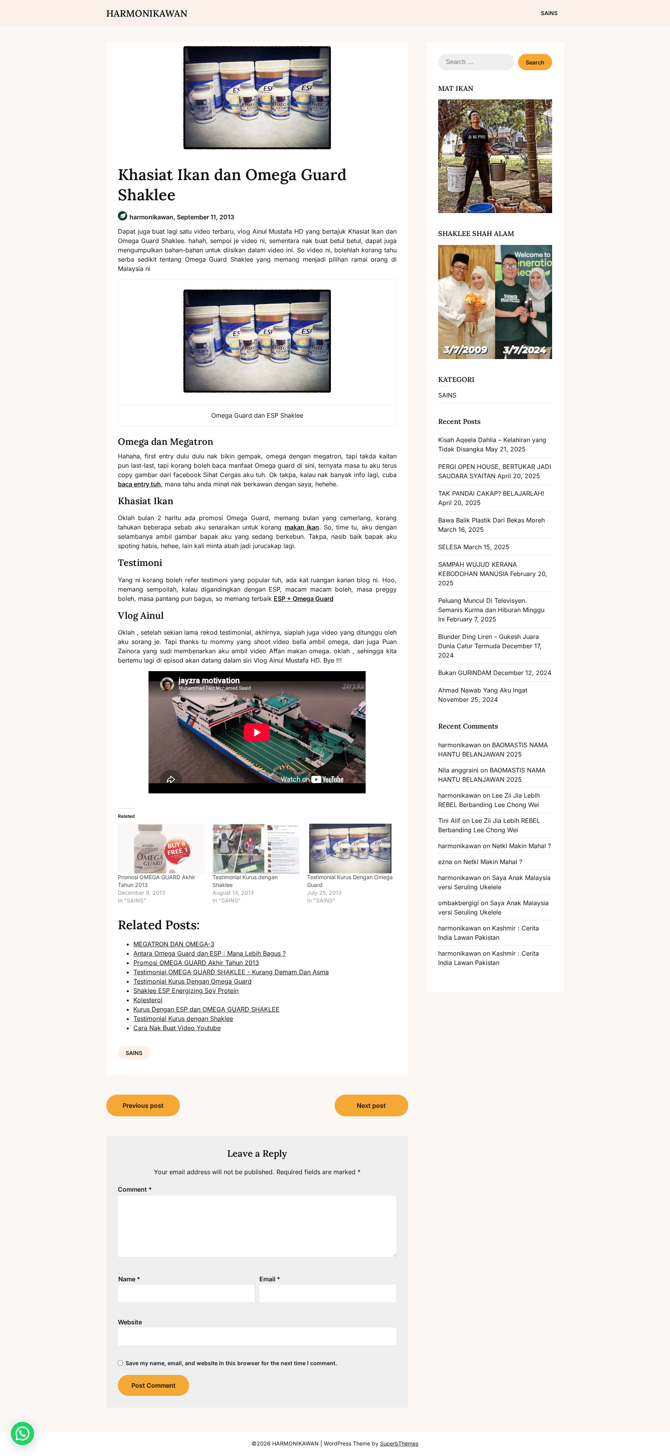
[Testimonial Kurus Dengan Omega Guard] (350, 848)
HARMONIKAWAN (146, 13)
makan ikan (302, 527)
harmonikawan (459, 745)
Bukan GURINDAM (464, 673)
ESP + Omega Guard (303, 598)
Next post (371, 1105)
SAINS (549, 13)
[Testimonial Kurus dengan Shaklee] (255, 848)
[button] (22, 1433)
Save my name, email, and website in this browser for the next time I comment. (231, 1363)
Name (129, 1279)
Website (130, 1322)
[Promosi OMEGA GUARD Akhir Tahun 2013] (161, 848)
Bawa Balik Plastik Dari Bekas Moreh (491, 520)
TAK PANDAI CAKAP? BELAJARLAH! (491, 493)
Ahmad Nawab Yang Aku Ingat (482, 690)
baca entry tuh (139, 484)
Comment (135, 1189)
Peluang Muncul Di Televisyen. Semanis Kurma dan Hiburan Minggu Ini (491, 610)
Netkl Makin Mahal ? (521, 846)
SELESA (449, 547)
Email (269, 1279)
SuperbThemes (399, 1443)
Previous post (143, 1105)
